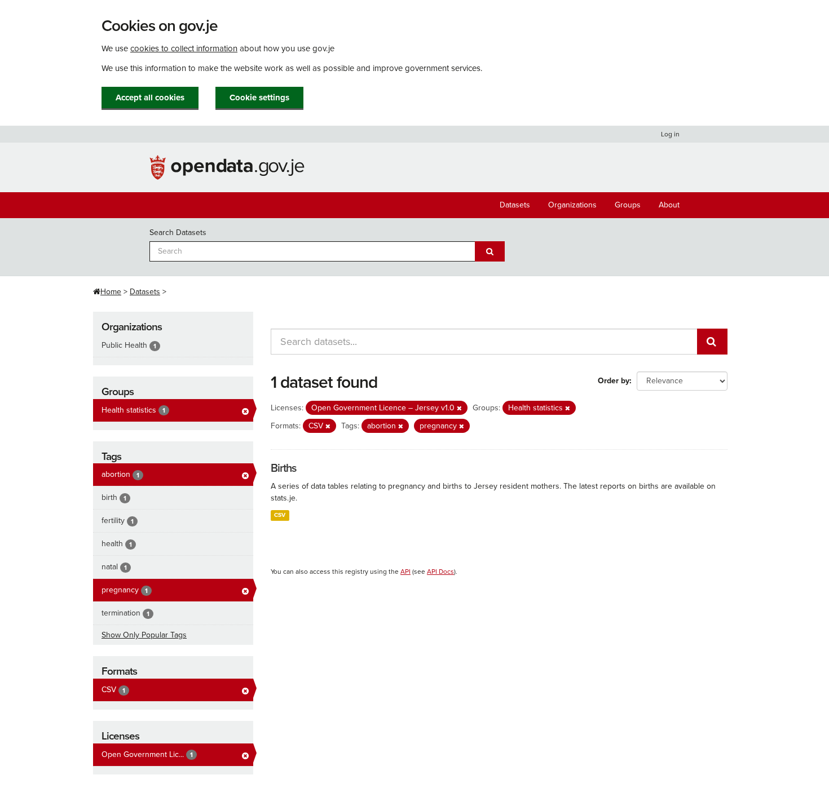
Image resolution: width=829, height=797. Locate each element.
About (669, 205)
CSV (279, 515)
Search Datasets (177, 232)
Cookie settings (259, 97)
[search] (712, 342)
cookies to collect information (183, 48)
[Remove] (459, 408)
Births (283, 468)
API (405, 571)
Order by (613, 381)
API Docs (440, 571)
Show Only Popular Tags (144, 635)
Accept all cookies (150, 97)
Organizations (572, 205)
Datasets (515, 205)
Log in (670, 134)
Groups (628, 205)
